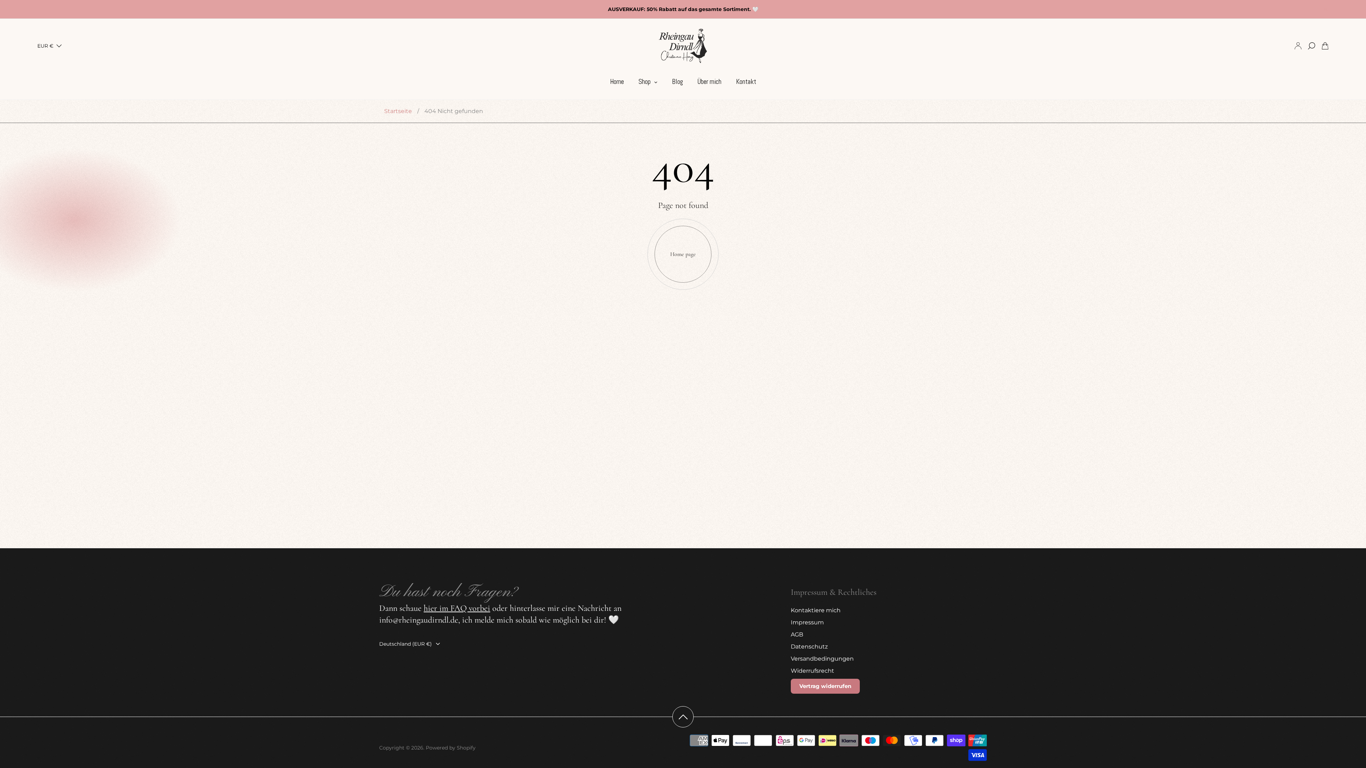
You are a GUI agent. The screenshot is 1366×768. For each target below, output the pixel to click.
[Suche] (1311, 46)
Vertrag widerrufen (825, 686)
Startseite (398, 111)
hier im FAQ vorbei (457, 608)
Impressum (807, 622)
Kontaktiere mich (816, 610)
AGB (797, 634)
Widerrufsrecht (812, 670)
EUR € (45, 46)
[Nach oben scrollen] (683, 716)
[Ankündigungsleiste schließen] (1325, 9)
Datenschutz (809, 646)
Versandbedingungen (822, 658)
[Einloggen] (1298, 46)
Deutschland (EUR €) (405, 644)
